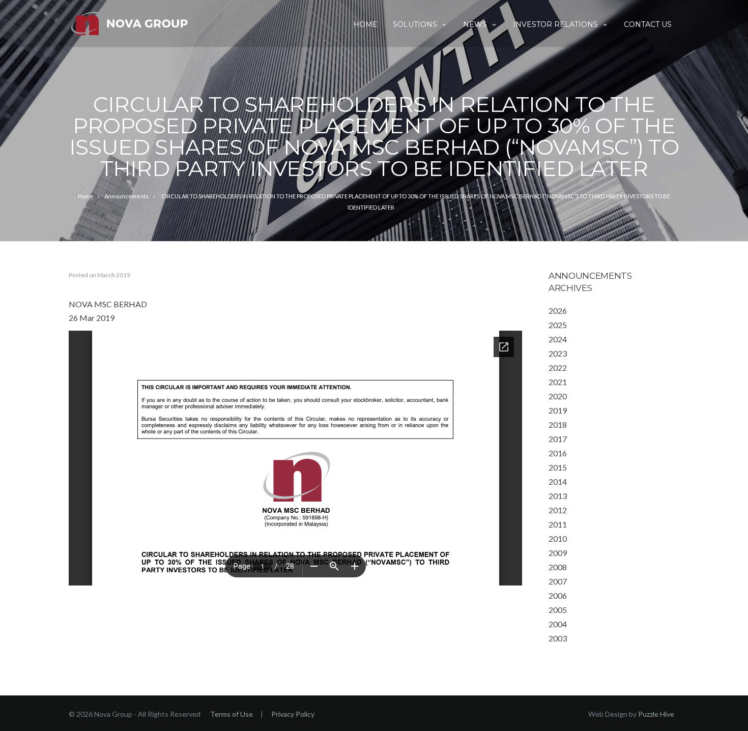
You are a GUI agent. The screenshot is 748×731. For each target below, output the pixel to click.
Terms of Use (231, 714)
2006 (558, 595)
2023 (558, 353)
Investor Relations (555, 24)
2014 (558, 481)
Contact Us (648, 24)
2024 (558, 339)
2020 (558, 396)
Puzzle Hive (656, 714)
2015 (558, 467)
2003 (558, 638)
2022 (558, 367)
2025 (558, 325)
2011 (558, 524)
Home (365, 24)
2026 (558, 310)
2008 (558, 567)
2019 (558, 410)
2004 (558, 624)
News (475, 24)
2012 (558, 510)
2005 (558, 610)
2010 (558, 538)
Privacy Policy (292, 714)
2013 (558, 496)
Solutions (415, 24)
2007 (558, 581)
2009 (558, 553)
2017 (558, 439)
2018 (558, 424)
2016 (558, 453)
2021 (558, 382)
